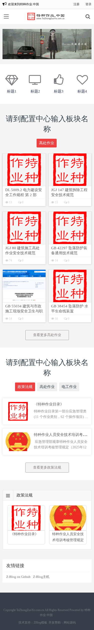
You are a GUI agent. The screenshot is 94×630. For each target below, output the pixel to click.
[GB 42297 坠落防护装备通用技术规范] (70, 228)
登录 (88, 4)
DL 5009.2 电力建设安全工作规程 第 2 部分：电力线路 (23, 192)
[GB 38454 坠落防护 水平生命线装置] (70, 286)
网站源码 (70, 622)
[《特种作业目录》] (18, 404)
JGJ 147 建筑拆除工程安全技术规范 (69, 192)
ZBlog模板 (40, 622)
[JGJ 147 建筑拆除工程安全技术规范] (70, 169)
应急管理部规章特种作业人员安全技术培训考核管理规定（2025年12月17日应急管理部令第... (60, 447)
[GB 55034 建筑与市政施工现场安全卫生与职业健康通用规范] (24, 286)
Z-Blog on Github (18, 577)
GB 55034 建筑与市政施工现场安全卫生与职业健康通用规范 (24, 309)
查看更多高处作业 (47, 335)
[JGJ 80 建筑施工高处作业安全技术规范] (24, 228)
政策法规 (25, 387)
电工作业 (69, 387)
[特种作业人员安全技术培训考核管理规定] (18, 434)
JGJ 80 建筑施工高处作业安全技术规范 (22, 250)
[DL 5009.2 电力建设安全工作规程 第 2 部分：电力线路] (24, 169)
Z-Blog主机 (41, 577)
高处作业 (46, 143)
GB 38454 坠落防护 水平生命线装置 (69, 308)
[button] (47, 56)
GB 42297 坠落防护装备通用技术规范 (69, 250)
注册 (76, 4)
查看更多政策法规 (47, 467)
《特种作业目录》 (49, 404)
